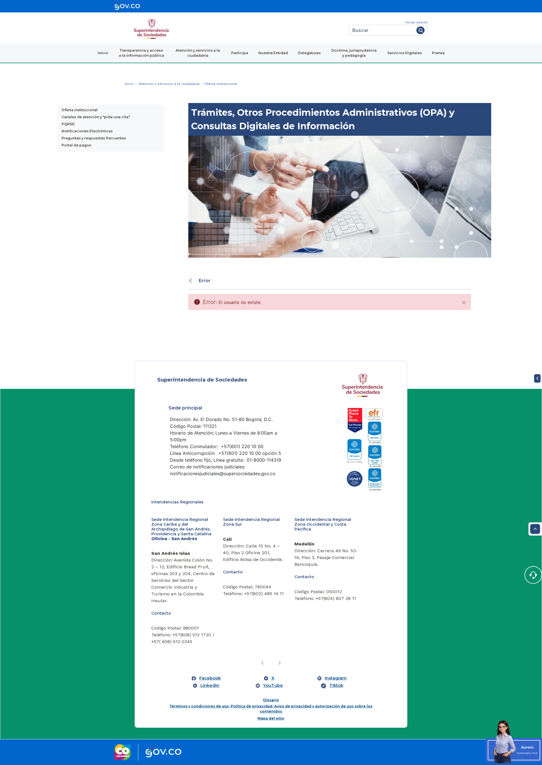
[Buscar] (420, 30)
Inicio (103, 53)
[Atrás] (191, 280)
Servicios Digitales (404, 53)
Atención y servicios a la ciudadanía (198, 53)
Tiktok (336, 685)
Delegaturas (309, 53)
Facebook (210, 678)
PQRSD (68, 124)
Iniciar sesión (416, 22)
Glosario (271, 700)
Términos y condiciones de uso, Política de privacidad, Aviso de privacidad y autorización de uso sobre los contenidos (270, 708)
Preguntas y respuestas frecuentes (94, 138)
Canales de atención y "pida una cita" (96, 117)
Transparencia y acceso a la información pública (141, 53)
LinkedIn (209, 685)
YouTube (273, 685)
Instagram (336, 678)
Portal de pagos (76, 145)
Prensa (438, 53)
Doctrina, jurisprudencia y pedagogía (354, 53)
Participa (239, 53)
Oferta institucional (80, 110)
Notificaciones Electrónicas (87, 131)
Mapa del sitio (270, 718)
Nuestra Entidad (273, 53)
